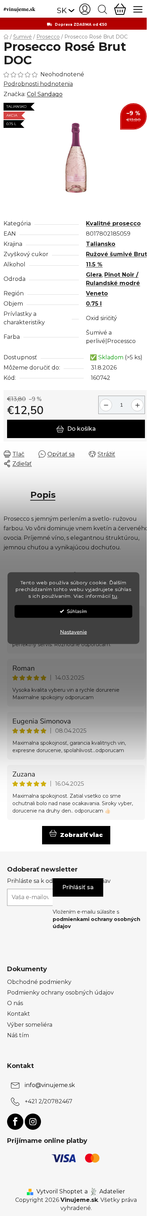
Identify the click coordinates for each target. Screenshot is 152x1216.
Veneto (97, 293)
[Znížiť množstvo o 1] (105, 402)
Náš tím (18, 1035)
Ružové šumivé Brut (116, 254)
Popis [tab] (42, 495)
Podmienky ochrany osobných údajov (60, 992)
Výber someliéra (29, 1024)
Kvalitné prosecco (113, 223)
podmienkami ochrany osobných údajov (96, 922)
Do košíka (81, 428)
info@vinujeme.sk (50, 1085)
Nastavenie (73, 631)
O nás (15, 1003)
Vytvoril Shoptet (59, 1191)
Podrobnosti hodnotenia (38, 84)
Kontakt (18, 1013)
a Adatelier (104, 1191)
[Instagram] (33, 1122)
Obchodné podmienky (39, 982)
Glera (94, 274)
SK (62, 10)
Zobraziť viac (81, 835)
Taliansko (100, 244)
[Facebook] (15, 1122)
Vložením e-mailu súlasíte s (96, 919)
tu (114, 595)
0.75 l (94, 303)
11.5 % (94, 264)
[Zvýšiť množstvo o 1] (138, 402)
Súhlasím (77, 611)
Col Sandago (45, 94)
